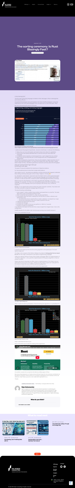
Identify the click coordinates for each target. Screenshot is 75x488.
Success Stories (41, 4)
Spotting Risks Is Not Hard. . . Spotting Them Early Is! (35, 440)
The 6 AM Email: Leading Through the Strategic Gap (60, 424)
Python (48, 383)
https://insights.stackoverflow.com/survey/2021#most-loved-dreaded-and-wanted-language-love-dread (36, 147)
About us (55, 4)
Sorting (52, 383)
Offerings (26, 4)
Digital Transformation (39, 52)
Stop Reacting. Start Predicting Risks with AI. (13, 440)
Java (45, 383)
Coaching (33, 52)
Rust (50, 383)
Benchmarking (38, 383)
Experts (33, 4)
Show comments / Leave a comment (24, 404)
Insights (48, 4)
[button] (37, 404)
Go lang (43, 383)
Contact (62, 463)
